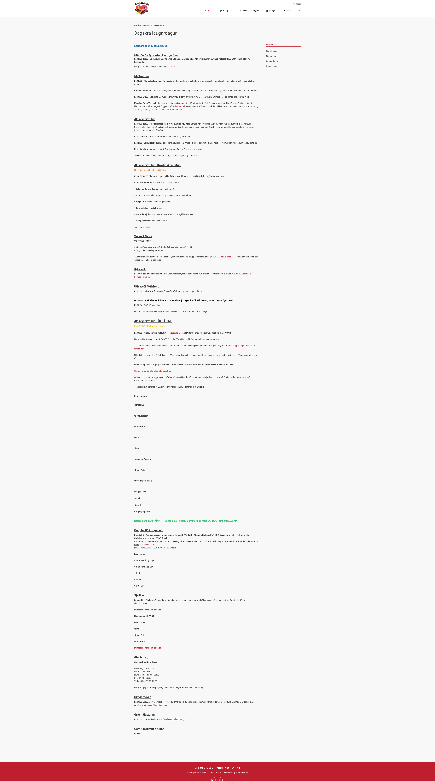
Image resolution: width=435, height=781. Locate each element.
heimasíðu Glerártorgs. (195, 687)
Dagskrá (146, 25)
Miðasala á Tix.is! (177, 333)
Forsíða (137, 25)
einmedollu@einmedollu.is (236, 772)
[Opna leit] (299, 10)
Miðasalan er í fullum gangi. (173, 719)
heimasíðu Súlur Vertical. (171, 109)
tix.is (172, 66)
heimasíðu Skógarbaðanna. (155, 705)
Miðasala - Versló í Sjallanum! (148, 610)
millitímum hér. (179, 106)
